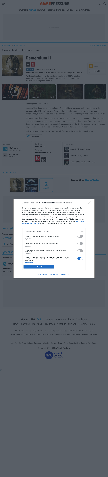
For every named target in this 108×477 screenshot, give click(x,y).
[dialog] (54, 238)
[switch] (80, 236)
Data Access (54, 274)
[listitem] (54, 232)
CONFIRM (39, 266)
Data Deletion (42, 274)
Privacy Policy (66, 274)
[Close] (90, 203)
